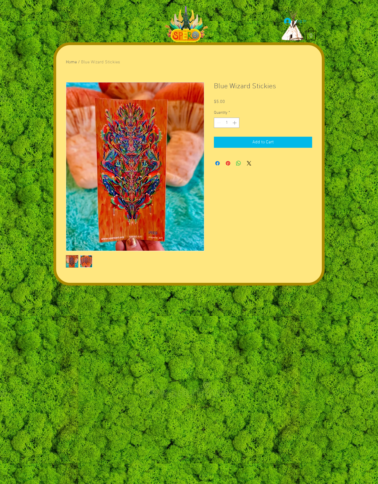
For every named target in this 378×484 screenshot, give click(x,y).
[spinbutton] (227, 123)
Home (71, 62)
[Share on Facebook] (217, 163)
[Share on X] (249, 163)
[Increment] (235, 123)
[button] (310, 33)
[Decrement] (218, 123)
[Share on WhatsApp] (238, 163)
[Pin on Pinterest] (228, 163)
